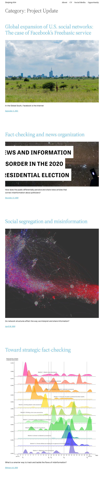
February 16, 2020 (11, 467)
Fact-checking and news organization (44, 134)
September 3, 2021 (11, 111)
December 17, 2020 (11, 198)
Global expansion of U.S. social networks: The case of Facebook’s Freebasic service (49, 29)
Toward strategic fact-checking (38, 350)
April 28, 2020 (10, 326)
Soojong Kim (10, 2)
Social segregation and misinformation (46, 221)
